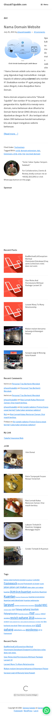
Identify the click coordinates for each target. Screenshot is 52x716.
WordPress (28, 711)
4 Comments (39, 32)
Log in (36, 711)
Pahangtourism (11, 613)
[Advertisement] (26, 218)
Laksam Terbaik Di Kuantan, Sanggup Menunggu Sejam (33, 527)
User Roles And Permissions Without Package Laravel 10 (34, 282)
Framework (10, 583)
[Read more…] (11, 134)
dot (38, 150)
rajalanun (37, 614)
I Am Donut (30, 452)
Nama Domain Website (22, 26)
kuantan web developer (14, 600)
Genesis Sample (29, 708)
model (38, 605)
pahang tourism (30, 609)
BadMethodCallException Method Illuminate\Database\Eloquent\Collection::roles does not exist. (36, 261)
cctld (18, 150)
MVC (44, 605)
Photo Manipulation (23, 614)
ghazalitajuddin (10, 388)
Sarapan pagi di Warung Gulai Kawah (35, 353)
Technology (19, 147)
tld (23, 153)
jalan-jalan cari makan (15, 587)
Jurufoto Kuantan (39, 592)
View (20, 625)
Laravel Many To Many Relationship (34, 305)
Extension (8, 153)
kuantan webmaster (31, 600)
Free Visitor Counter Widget (27, 695)
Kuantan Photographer (22, 597)
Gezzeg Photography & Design (28, 584)
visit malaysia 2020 (28, 626)
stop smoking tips (15, 622)
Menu (46, 4)
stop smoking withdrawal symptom (30, 622)
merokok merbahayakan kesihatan (24, 605)
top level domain (33, 153)
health (42, 584)
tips (42, 622)
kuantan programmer (37, 597)
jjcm (13, 591)
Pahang (19, 609)
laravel (9, 604)
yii (39, 630)
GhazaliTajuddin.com (15, 4)
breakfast (29, 580)
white (23, 630)
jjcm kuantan (23, 591)
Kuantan (9, 596)
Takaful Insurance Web (13, 438)
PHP (32, 613)
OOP (13, 609)
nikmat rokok (7, 610)
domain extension (28, 150)
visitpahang (18, 630)
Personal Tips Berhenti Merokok (26, 383)
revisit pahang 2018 (22, 617)
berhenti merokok (19, 580)
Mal (5, 414)
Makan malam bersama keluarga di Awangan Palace (35, 331)
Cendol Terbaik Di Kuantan (36, 548)
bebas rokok (8, 580)
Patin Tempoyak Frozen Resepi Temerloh (35, 477)
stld (19, 153)
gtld (15, 153)
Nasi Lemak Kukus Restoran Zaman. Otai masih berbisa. (34, 503)
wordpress (32, 629)
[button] (46, 710)
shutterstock (39, 618)
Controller (36, 580)
